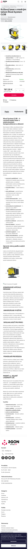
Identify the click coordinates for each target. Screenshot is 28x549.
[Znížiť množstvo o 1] (16, 90)
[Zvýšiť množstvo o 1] (23, 90)
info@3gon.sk (8, 450)
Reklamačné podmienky (7, 532)
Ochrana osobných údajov (7, 527)
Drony (2, 493)
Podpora (3, 514)
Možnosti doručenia (8, 83)
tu (15, 537)
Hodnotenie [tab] (18, 111)
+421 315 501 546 (9, 453)
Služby (3, 503)
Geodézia (3, 495)
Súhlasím (13, 545)
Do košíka (14, 95)
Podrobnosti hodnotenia (6, 18)
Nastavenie (13, 541)
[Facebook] (2, 457)
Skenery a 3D (4, 497)
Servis (2, 512)
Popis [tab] (7, 111)
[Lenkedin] (13, 457)
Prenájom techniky (5, 510)
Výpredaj (3, 501)
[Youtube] (9, 457)
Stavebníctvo (4, 499)
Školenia (3, 516)
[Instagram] (6, 457)
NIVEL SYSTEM (8, 20)
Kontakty (3, 525)
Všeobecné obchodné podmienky (9, 529)
